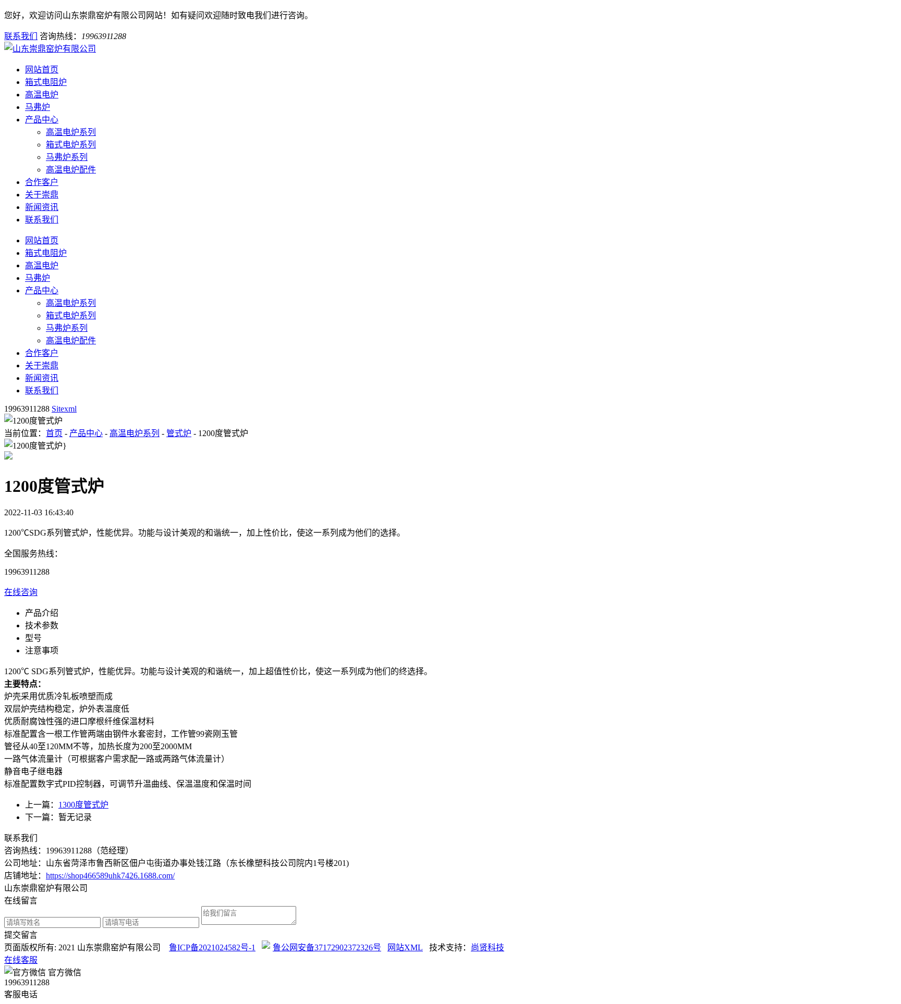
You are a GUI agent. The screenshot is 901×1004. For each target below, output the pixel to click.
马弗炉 (37, 107)
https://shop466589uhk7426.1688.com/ (110, 875)
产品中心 (41, 119)
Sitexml (64, 408)
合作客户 (41, 182)
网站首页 (41, 69)
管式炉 (178, 433)
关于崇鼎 (41, 194)
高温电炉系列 (71, 132)
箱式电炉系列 (71, 144)
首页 (54, 433)
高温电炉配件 (71, 169)
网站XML (405, 947)
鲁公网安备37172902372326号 (327, 947)
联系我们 (21, 36)
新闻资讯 (41, 207)
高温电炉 (41, 94)
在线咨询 (21, 592)
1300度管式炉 (83, 804)
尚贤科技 (487, 947)
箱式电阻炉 (46, 82)
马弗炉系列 (67, 157)
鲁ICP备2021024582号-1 (212, 947)
